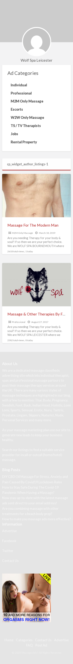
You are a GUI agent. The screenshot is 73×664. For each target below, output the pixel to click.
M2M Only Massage (22, 232)
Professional (18, 322)
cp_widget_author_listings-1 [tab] (27, 164)
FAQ (29, 645)
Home (8, 640)
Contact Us (10, 561)
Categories (24, 640)
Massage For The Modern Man (32, 225)
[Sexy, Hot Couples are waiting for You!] (26, 597)
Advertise (9, 531)
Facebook (9, 541)
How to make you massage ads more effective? (36, 519)
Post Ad (41, 645)
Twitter (7, 551)
